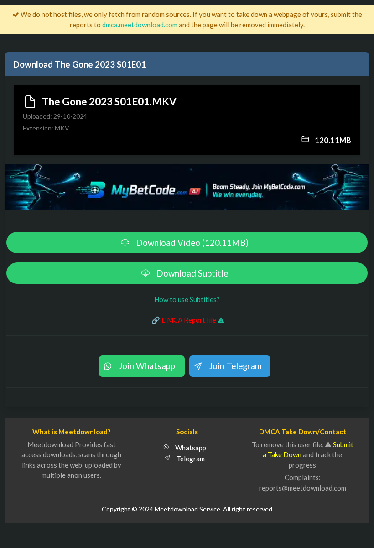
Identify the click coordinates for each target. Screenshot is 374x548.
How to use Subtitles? (187, 299)
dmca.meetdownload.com (139, 25)
